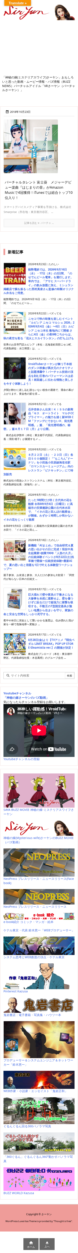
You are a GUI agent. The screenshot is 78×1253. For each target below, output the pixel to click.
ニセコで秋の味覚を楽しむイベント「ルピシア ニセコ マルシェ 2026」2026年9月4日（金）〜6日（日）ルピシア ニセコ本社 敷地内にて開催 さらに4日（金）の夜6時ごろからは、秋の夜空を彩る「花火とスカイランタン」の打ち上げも (38, 328)
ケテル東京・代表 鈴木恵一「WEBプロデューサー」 (39, 930)
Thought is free (62, 1221)
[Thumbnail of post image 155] (32, 149)
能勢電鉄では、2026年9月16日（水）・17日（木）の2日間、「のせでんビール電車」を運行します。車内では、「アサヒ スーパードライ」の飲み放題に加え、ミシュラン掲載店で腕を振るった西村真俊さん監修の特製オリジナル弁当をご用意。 (38, 281)
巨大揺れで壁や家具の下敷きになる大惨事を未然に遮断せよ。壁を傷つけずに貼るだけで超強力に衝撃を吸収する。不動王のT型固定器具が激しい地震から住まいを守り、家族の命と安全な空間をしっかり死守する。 (38, 604)
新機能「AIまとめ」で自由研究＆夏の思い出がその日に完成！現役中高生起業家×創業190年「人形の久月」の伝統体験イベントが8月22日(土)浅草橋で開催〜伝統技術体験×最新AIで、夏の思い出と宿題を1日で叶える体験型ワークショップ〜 (38, 557)
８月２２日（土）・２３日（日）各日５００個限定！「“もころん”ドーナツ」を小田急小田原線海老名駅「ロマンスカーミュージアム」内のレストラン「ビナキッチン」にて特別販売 (38, 464)
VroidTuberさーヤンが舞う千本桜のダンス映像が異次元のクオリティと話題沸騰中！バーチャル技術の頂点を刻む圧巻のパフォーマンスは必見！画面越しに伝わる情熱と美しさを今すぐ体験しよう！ (38, 373)
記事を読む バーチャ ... (39, 223)
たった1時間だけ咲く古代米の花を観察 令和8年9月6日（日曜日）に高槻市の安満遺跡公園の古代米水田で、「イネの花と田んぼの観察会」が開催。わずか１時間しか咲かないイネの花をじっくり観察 (38, 509)
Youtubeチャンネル (17, 693)
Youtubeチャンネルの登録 (21, 759)
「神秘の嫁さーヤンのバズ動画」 (26, 697)
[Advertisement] (39, 49)
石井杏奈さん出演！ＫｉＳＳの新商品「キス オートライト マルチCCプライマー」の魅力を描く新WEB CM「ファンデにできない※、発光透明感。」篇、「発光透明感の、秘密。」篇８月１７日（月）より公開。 (38, 419)
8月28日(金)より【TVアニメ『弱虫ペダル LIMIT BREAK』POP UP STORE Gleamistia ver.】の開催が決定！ (51, 643)
